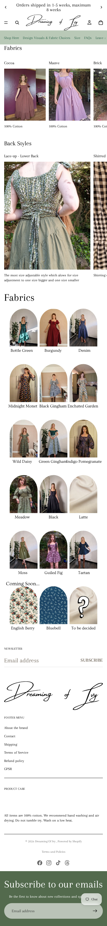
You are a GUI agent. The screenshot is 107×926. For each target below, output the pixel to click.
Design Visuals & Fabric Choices (46, 38)
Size (77, 38)
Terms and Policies (53, 851)
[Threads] (67, 863)
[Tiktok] (58, 863)
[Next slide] (101, 7)
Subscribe (92, 660)
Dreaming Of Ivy (45, 841)
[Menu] (6, 23)
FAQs (88, 38)
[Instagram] (49, 863)
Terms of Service (16, 752)
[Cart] (100, 22)
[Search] (17, 22)
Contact (9, 736)
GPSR (8, 769)
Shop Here (11, 38)
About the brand (16, 728)
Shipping (10, 744)
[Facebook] (40, 863)
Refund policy (14, 761)
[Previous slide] (5, 7)
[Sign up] (95, 910)
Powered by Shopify (70, 841)
